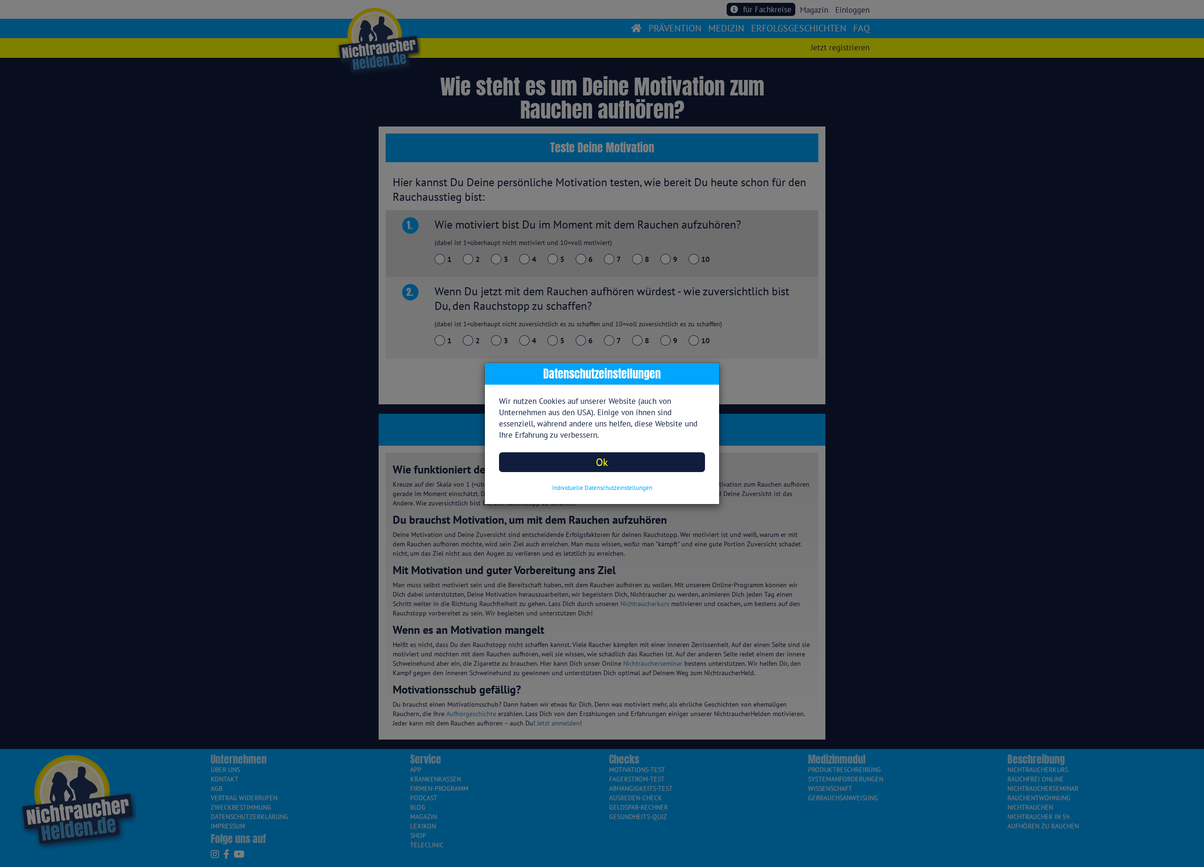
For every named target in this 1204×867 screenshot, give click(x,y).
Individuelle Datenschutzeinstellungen (602, 488)
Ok (602, 462)
